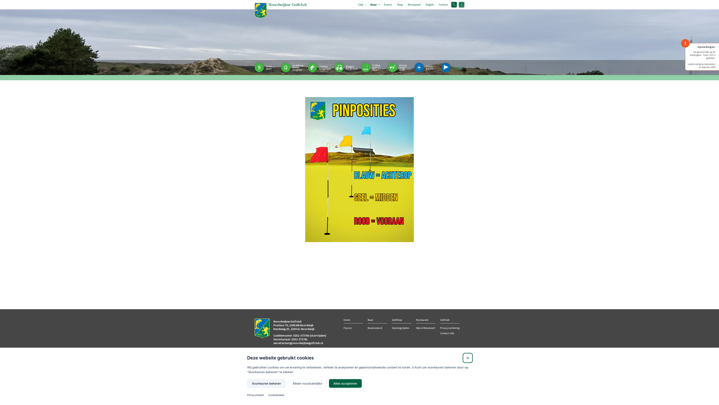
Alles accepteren (345, 383)
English (430, 4)
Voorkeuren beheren (266, 383)
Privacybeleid (255, 395)
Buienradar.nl (375, 328)
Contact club (447, 333)
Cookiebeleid (276, 395)
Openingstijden (400, 328)
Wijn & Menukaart (425, 328)
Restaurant (414, 4)
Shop (400, 4)
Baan (373, 4)
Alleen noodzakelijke (307, 383)
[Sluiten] (468, 358)
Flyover (348, 328)
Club (360, 4)
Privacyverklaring (450, 328)
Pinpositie (457, 67)
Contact (443, 4)
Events (388, 4)
